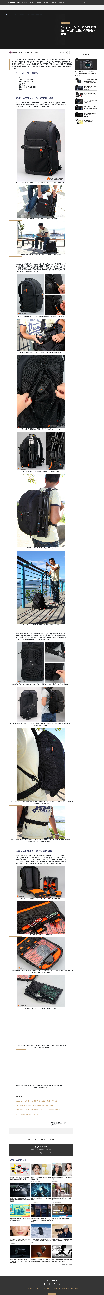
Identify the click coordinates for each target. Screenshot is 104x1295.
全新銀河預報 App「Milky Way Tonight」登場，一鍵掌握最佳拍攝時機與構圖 (41, 1220)
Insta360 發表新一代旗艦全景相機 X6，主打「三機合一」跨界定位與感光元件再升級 (41, 1241)
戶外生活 (32, 2)
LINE (63, 52)
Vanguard (43, 1139)
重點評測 (46, 2)
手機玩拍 (54, 2)
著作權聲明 (47, 1288)
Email (70, 52)
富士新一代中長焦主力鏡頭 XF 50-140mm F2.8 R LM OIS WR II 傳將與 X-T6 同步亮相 (20, 1261)
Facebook (60, 52)
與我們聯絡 (65, 1288)
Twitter (67, 52)
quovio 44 (52, 1139)
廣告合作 (39, 1288)
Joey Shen (15, 52)
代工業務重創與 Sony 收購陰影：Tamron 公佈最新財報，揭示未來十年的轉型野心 (20, 1199)
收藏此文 (35, 52)
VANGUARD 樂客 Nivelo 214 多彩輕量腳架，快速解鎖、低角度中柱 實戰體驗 (38, 1110)
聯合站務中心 (75, 1288)
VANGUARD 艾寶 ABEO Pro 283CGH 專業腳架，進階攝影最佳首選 (35, 1105)
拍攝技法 (24, 2)
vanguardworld (62, 1125)
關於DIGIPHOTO (29, 1288)
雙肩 (36, 1139)
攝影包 (29, 1139)
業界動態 (39, 2)
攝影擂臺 (61, 2)
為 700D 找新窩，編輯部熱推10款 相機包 (27, 1114)
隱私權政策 (56, 1288)
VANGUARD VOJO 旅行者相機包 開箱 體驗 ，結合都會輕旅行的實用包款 (36, 1101)
